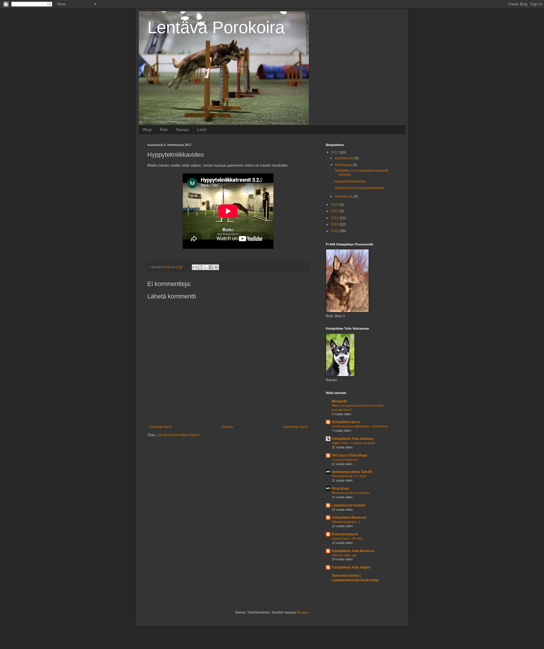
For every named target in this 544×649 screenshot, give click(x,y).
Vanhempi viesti (295, 427)
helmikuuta (344, 165)
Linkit (202, 129)
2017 (335, 152)
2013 (335, 224)
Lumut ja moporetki (345, 459)
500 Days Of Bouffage (349, 455)
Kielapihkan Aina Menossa (353, 551)
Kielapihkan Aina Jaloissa (352, 439)
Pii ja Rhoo (340, 489)
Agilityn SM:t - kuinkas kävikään (353, 443)
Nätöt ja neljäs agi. (344, 555)
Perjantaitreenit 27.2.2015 (349, 476)
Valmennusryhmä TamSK (352, 472)
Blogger (303, 612)
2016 (335, 205)
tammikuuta (344, 196)
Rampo (182, 129)
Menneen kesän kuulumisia (350, 493)
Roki (164, 129)
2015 (335, 211)
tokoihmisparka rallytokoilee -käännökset (360, 426)
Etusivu (227, 427)
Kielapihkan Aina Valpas (351, 567)
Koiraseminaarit (345, 534)
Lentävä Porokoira (215, 27)
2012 (335, 231)
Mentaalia (339, 401)
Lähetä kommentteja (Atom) (178, 435)
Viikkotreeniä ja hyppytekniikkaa (359, 188)
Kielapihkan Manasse (349, 517)
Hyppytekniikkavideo (350, 181)
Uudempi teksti (160, 427)
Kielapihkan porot (346, 422)
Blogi (147, 129)
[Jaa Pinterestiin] (216, 267)
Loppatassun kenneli (348, 505)
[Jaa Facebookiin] (211, 267)
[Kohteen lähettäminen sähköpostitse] (194, 267)
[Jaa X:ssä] (205, 267)
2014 (335, 218)
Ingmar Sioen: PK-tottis (347, 538)
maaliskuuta (344, 158)
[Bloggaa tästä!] (200, 267)
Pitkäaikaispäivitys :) (346, 521)
